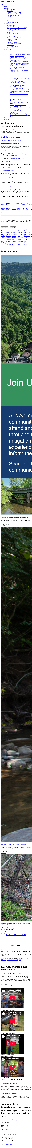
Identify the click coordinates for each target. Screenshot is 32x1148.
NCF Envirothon (14, 79)
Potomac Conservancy (15, 100)
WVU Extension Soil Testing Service (19, 94)
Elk (12, 204)
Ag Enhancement (11, 25)
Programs (6, 23)
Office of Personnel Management (18, 85)
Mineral (14, 243)
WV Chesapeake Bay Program (7, 170)
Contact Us (6, 119)
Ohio (19, 236)
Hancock (8, 236)
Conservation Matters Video (14, 12)
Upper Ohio (23, 209)
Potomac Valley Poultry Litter (14, 33)
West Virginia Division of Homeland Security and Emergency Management (19, 62)
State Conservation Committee (14, 13)
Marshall (14, 237)
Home (5, 6)
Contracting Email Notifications (9, 1093)
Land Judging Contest (12, 46)
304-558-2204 (10, 1)
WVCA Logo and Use (12, 22)
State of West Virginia (15, 99)
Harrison (8, 239)
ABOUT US (18, 140)
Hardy (8, 237)
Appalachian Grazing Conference (18, 113)
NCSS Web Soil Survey (16, 110)
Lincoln (14, 230)
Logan (13, 232)
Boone (2, 232)
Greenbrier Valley (19, 204)
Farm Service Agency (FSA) (17, 81)
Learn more (3, 1120)
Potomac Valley (8, 209)
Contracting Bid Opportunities (9, 1083)
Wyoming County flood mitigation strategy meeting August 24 (14, 517)
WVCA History (11, 9)
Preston (19, 243)
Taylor (25, 237)
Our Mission (10, 11)
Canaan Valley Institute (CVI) (17, 82)
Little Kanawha (28, 204)
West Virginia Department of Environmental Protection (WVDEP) (19, 56)
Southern (14, 209)
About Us (6, 8)
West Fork (27, 209)
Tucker (25, 239)
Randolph (26, 230)
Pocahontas (20, 241)
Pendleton (20, 237)
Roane (25, 234)
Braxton (3, 234)
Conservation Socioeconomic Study (15, 158)
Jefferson (8, 243)
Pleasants (20, 239)
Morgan (20, 232)
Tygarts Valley (18, 209)
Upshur (26, 243)
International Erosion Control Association (20, 89)
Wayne (25, 244)
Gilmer (8, 229)
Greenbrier (9, 232)
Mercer (14, 241)
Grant (7, 230)
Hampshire (9, 234)
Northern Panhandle (3, 209)
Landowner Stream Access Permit (8, 177)
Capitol (2, 204)
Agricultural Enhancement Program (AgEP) (10, 143)
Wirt (30, 232)
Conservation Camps (12, 39)
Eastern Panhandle (8, 204)
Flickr (8, 21)
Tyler (25, 241)
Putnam (19, 244)
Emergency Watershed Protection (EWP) (17, 28)
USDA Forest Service (15, 106)
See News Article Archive (16, 935)
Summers (26, 236)
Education (6, 35)
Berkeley (3, 230)
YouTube (9, 19)
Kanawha (8, 244)
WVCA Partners (8, 49)
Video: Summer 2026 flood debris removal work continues (13, 844)
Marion (14, 236)
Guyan (23, 204)
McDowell (14, 234)
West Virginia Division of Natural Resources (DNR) (18, 68)
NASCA (12, 112)
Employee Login (8, 1144)
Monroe (20, 230)
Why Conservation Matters (7, 140)
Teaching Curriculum (12, 42)
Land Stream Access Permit (13, 29)
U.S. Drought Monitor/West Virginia (11, 960)
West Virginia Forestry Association (18, 84)
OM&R (9, 32)
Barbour (3, 229)
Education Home (11, 36)
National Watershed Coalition (17, 87)
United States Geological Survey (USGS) (20, 78)
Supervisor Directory (12, 1120)
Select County (4, 227)
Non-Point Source (11, 30)
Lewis (13, 229)
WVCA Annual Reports (13, 15)
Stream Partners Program (6, 161)
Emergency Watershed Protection (8, 186)
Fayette (2, 244)
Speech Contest (10, 45)
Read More (3, 526)
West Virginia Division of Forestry (18, 105)
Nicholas (20, 234)
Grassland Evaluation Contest (14, 43)
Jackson (8, 241)
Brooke (3, 236)
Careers (5, 117)
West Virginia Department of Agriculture (20, 54)
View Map (13, 227)
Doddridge (3, 243)
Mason (13, 239)
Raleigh (26, 229)
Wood (30, 234)
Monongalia (21, 229)
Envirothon (9, 40)
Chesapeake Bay (11, 26)
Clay (2, 241)
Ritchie (25, 232)
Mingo (13, 244)
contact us (4, 1)
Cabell (2, 237)
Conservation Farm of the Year (14, 38)
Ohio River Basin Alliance (16, 88)
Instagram (9, 18)
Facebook (9, 16)
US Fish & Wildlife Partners (17, 73)
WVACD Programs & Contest (14, 47)
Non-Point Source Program (7, 150)
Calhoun (3, 239)
